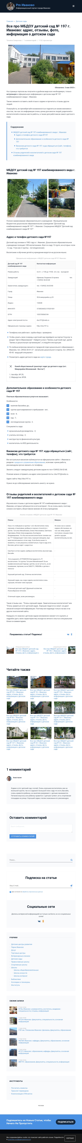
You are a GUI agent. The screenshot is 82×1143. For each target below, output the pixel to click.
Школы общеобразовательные (26, 970)
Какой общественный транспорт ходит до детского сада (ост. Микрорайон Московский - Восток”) (41, 367)
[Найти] (71, 860)
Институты (15, 985)
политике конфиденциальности (19, 1139)
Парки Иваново (17, 947)
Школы (14, 968)
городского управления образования (29, 462)
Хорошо (70, 1138)
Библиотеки (16, 979)
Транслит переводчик (20, 1091)
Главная (9, 21)
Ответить (72, 805)
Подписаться (65, 1122)
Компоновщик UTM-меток (21, 1094)
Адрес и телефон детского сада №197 (32, 135)
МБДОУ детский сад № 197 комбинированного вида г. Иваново (39, 132)
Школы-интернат (20, 976)
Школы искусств (20, 973)
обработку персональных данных (32, 891)
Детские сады (21, 21)
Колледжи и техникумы (20, 982)
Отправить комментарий (22, 836)
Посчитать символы (19, 1088)
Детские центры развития (21, 944)
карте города (45, 357)
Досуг (13, 950)
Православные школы (20, 962)
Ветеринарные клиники (20, 956)
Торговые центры (18, 953)
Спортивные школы (19, 965)
